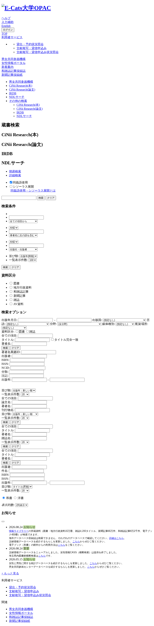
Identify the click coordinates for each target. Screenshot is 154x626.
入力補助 (8, 22)
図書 (16, 283)
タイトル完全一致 (66, 339)
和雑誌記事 (21, 291)
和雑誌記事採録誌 (14, 70)
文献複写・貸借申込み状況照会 (38, 52)
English (6, 25)
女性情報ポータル (14, 63)
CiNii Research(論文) (22, 89)
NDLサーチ (16, 96)
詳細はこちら (116, 538)
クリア (15, 267)
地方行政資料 (22, 287)
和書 (9, 498)
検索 (5, 267)
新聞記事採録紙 (12, 74)
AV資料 (18, 304)
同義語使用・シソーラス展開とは (33, 190)
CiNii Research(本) (20, 85)
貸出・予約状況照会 (30, 44)
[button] (12, 37)
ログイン (8, 29)
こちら (76, 541)
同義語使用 (20, 182)
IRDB (12, 93)
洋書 (20, 498)
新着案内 (8, 66)
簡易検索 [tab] (15, 171)
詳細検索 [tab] (15, 175)
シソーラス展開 (23, 186)
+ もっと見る (10, 573)
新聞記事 (19, 295)
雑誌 (16, 299)
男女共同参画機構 (14, 59)
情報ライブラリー (19, 531)
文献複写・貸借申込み (32, 48)
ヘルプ (6, 18)
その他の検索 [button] (18, 100)
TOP (4, 33)
